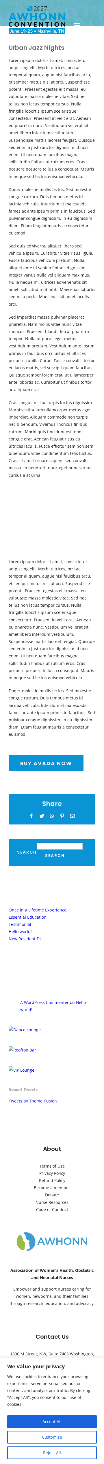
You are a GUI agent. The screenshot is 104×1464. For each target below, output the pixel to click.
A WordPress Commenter (44, 1002)
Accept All (52, 1421)
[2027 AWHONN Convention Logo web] (37, 7)
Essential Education (28, 917)
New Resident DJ (25, 938)
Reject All (52, 1452)
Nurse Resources (52, 1202)
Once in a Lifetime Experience (37, 910)
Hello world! (20, 931)
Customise (52, 1437)
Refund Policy (52, 1180)
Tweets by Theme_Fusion (33, 1101)
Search (27, 852)
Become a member (52, 1187)
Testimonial (20, 924)
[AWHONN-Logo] (52, 1233)
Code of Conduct (52, 1209)
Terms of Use (52, 1166)
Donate (52, 1195)
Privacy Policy (52, 1173)
